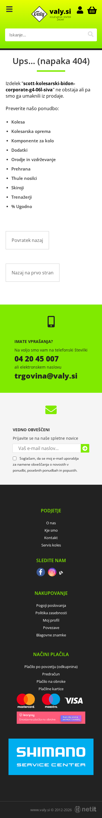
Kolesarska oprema (31, 131)
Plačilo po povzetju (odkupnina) (51, 666)
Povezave (51, 627)
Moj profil (51, 620)
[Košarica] (91, 10)
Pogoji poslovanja (51, 605)
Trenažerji (21, 197)
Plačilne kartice (51, 688)
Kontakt (51, 537)
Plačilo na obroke (51, 681)
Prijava (82, 10)
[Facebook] (41, 572)
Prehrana (21, 169)
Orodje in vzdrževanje (33, 159)
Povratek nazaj (27, 240)
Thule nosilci (24, 178)
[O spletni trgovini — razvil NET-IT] (85, 809)
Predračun (51, 674)
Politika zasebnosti (51, 612)
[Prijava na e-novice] (85, 448)
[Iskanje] (90, 34)
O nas (51, 522)
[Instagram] (52, 572)
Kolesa (18, 122)
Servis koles (51, 545)
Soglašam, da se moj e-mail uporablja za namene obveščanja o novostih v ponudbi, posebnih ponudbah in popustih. (46, 464)
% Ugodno (21, 206)
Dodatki (19, 150)
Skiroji (17, 187)
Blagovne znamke (51, 635)
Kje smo (51, 530)
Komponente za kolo (32, 140)
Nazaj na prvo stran (33, 273)
